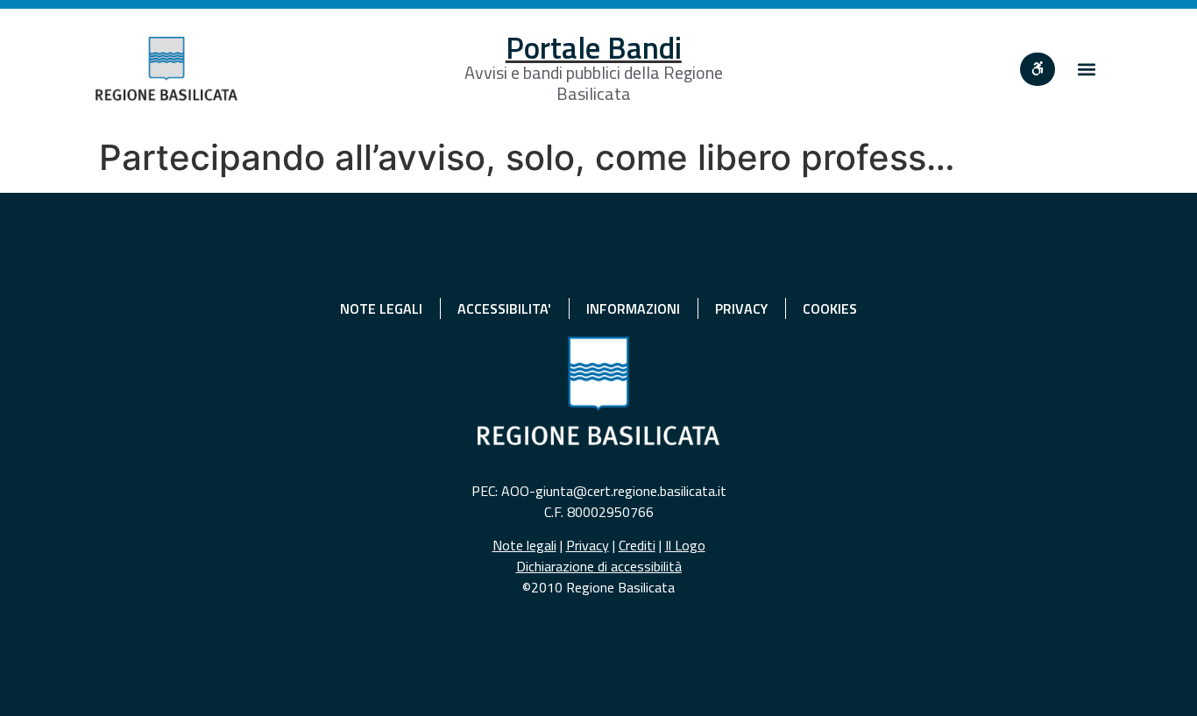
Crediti (637, 545)
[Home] (166, 69)
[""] (1037, 69)
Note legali (524, 545)
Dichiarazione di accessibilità (599, 566)
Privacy (587, 545)
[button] (1087, 68)
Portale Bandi (594, 47)
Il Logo (685, 545)
